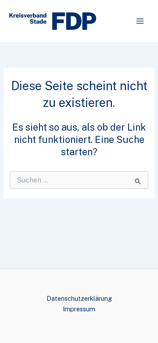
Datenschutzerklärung (79, 298)
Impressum (79, 309)
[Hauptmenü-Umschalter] (140, 21)
